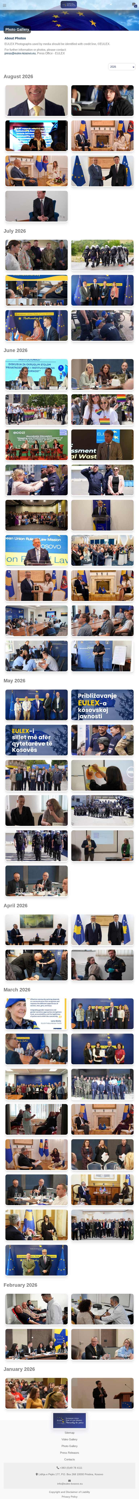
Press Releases (69, 1452)
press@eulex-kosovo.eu (20, 53)
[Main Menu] (4, 5)
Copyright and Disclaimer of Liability (69, 1492)
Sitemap (69, 1432)
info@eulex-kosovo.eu (70, 1483)
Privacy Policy (69, 1496)
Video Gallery (69, 1439)
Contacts (69, 1459)
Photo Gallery (70, 1446)
